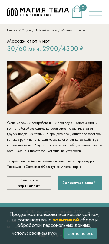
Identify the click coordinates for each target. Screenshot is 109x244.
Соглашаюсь (80, 233)
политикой (65, 219)
